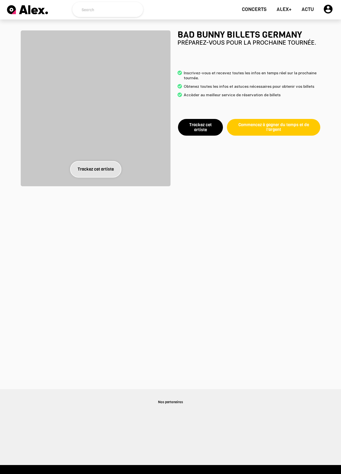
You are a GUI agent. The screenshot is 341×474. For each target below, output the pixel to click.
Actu (308, 9)
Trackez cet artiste (96, 169)
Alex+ (284, 9)
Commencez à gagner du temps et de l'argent (273, 127)
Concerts (254, 9)
